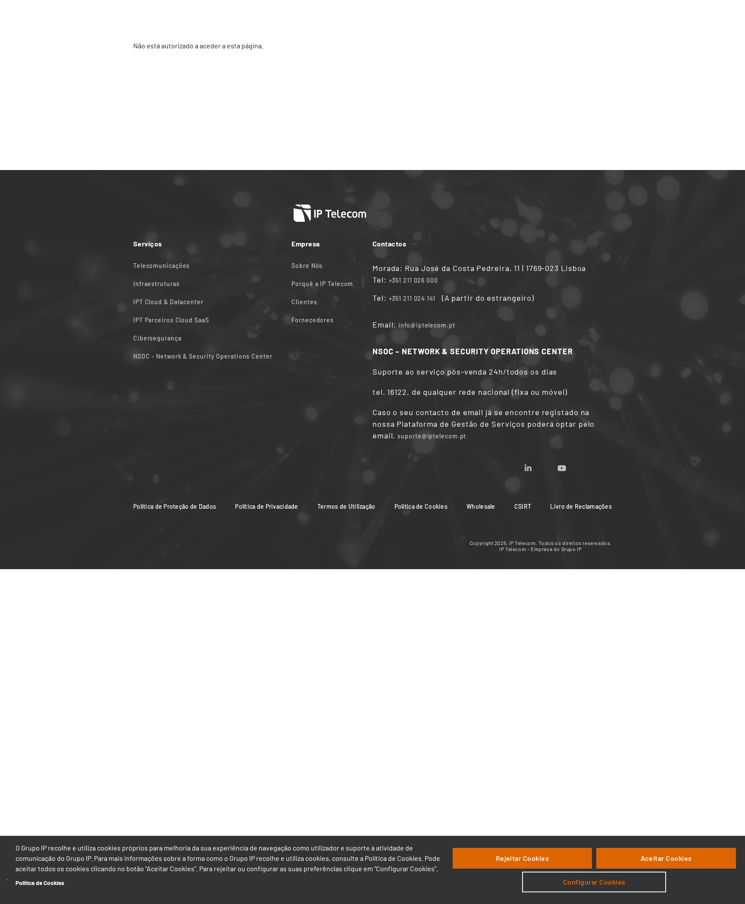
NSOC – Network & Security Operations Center (202, 356)
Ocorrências (579, 16)
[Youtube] (572, 465)
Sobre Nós (306, 265)
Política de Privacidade (266, 506)
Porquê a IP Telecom (322, 283)
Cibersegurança (157, 338)
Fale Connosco (414, 16)
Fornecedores (312, 320)
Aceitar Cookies (666, 858)
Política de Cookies (40, 882)
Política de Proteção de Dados (174, 506)
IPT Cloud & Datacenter (168, 302)
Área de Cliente (519, 16)
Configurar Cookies (594, 882)
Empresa (318, 16)
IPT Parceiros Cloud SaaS (171, 320)
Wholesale (480, 506)
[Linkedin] (538, 465)
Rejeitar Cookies (522, 858)
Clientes (304, 302)
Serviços (274, 16)
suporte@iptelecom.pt (432, 436)
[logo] (165, 16)
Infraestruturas (156, 283)
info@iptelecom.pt (426, 325)
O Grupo (466, 16)
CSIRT (522, 506)
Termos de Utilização (346, 506)
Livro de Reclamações (581, 506)
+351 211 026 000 (413, 280)
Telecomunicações (161, 265)
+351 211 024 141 (412, 298)
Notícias (361, 16)
